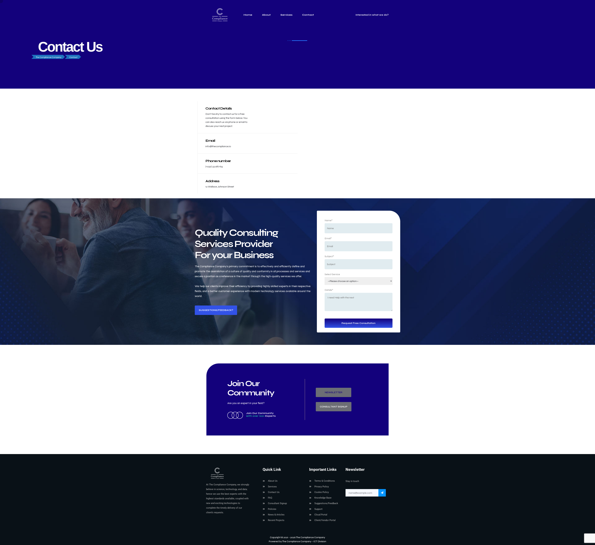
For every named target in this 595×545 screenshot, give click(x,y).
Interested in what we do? (372, 14)
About (266, 14)
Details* (329, 289)
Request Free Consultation (358, 323)
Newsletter (333, 392)
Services (286, 14)
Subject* (329, 256)
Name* (329, 220)
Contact (308, 14)
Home (248, 14)
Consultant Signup (333, 406)
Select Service (332, 274)
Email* (328, 238)
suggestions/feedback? (216, 310)
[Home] (227, 473)
